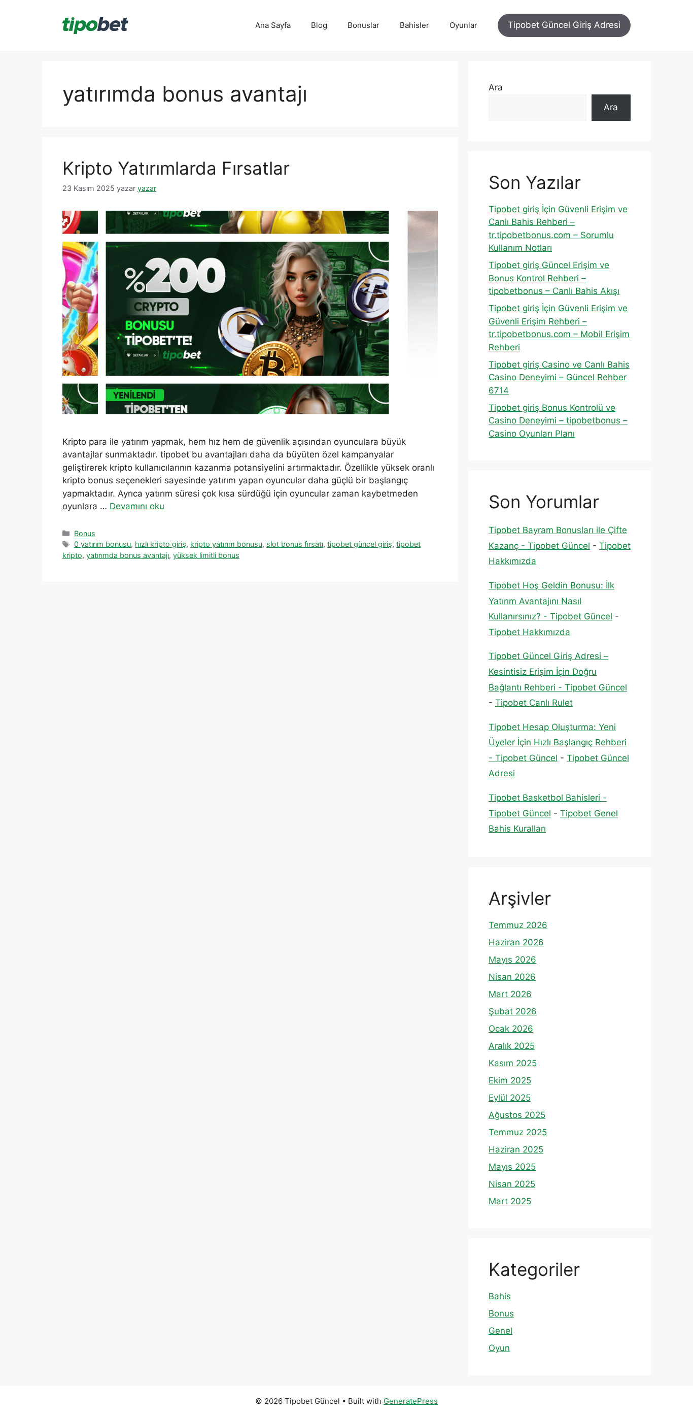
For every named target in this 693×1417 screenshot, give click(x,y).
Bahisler (414, 25)
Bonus (84, 533)
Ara (496, 87)
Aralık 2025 (512, 1046)
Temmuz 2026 (518, 925)
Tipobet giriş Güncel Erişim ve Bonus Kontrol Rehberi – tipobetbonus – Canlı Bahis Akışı (554, 278)
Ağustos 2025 (517, 1115)
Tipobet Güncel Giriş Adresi (564, 25)
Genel (500, 1331)
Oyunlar (463, 25)
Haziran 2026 (516, 942)
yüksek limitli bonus (206, 555)
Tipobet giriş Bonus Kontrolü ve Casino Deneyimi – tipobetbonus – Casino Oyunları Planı (558, 421)
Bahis (500, 1296)
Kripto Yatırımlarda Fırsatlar (176, 168)
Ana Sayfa (273, 25)
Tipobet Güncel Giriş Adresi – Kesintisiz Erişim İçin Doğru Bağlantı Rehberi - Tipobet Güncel (558, 671)
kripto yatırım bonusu (226, 544)
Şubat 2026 (513, 1011)
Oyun (499, 1348)
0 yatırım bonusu (102, 544)
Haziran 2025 (516, 1149)
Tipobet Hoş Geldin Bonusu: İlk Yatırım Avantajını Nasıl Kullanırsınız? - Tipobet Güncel (551, 600)
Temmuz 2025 (518, 1132)
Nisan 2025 (512, 1184)
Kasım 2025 (513, 1063)
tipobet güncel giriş (359, 544)
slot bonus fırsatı (294, 544)
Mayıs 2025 (512, 1167)
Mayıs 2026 (512, 959)
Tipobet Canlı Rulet (534, 703)
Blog (319, 25)
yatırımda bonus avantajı (127, 555)
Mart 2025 (510, 1201)
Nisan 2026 (512, 977)
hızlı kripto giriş (160, 544)
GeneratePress (411, 1401)
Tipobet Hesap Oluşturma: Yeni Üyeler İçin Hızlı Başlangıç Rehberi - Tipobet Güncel (558, 742)
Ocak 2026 (511, 1029)
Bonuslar (363, 25)
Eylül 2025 (510, 1098)
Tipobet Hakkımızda (529, 632)
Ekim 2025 (510, 1080)
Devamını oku (137, 506)
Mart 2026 (510, 994)
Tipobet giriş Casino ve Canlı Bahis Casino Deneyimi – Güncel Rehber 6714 (559, 377)
